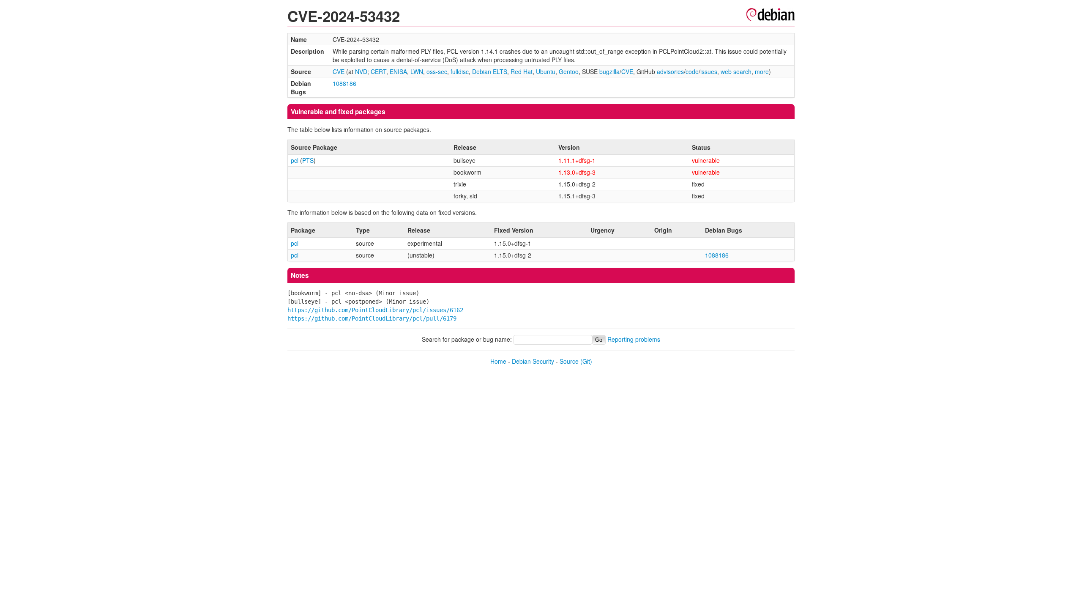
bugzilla (609, 71)
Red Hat (522, 71)
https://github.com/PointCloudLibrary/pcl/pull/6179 (371, 318)
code (692, 71)
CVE (338, 71)
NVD (361, 71)
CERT (378, 71)
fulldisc (460, 71)
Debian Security (533, 361)
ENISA (398, 71)
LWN (416, 71)
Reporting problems (633, 339)
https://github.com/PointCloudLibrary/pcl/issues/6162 (375, 310)
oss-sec (436, 71)
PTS (308, 160)
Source (569, 361)
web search (736, 71)
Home (498, 361)
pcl (294, 160)
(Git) (586, 361)
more (762, 71)
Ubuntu (545, 71)
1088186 (344, 83)
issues (708, 71)
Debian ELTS (489, 71)
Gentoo (569, 71)
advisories (670, 71)
